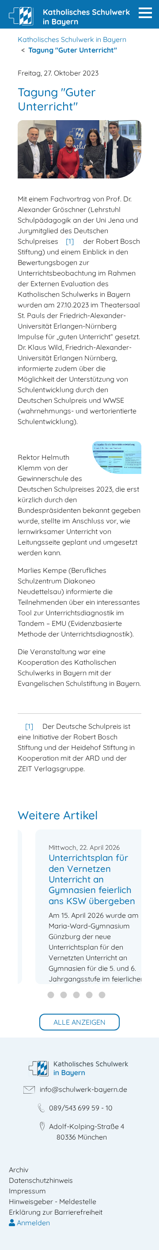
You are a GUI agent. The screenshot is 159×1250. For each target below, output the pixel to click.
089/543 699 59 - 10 (81, 1107)
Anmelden (32, 1222)
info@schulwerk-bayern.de (83, 1089)
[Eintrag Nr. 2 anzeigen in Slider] (77, 995)
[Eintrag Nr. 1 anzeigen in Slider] (65, 995)
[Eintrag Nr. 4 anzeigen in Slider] (103, 995)
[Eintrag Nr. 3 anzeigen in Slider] (90, 995)
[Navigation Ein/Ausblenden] (145, 12)
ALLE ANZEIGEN (79, 1022)
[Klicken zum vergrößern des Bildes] (79, 149)
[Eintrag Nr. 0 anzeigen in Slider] (52, 995)
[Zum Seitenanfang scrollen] (139, 1230)
